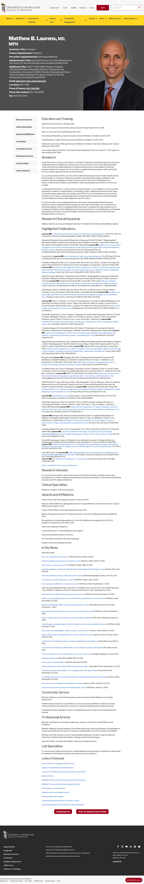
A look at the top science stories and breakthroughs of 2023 (64, 687)
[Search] (139, 7)
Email (65, 8)
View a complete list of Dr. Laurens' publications (59, 465)
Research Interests (24, 119)
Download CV (63, 811)
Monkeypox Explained (50, 658)
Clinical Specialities (24, 127)
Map (58, 881)
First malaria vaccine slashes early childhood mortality (62, 683)
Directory (82, 8)
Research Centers (11, 854)
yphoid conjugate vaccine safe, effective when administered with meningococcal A (73, 569)
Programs (8, 850)
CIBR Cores (8, 865)
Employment (50, 881)
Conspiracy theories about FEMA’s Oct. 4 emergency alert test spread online (69, 670)
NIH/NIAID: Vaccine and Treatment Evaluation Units (61, 784)
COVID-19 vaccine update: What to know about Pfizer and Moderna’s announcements (73, 598)
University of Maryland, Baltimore (59, 847)
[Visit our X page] (122, 847)
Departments (129, 18)
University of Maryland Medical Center (60, 850)
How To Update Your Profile (92, 811)
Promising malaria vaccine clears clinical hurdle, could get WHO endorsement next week (74, 677)
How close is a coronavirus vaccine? (55, 565)
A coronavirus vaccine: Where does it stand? (58, 580)
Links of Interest (23, 170)
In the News (21, 141)
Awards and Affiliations (25, 134)
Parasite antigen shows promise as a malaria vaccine (61, 561)
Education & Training (33, 20)
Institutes (8, 858)
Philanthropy (114, 18)
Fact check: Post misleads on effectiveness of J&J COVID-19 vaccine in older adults (72, 647)
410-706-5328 (33, 88)
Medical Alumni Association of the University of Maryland (68, 853)
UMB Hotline (38, 881)
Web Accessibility (16, 881)
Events (91, 8)
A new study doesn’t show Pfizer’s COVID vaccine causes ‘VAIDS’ (65, 666)
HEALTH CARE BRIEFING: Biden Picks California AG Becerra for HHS (65, 605)
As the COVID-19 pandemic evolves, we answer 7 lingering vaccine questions (69, 641)
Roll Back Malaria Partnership (52, 796)
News (102, 18)
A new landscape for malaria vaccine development (82, 256)
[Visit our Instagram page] (135, 847)
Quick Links (54, 8)
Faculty (92, 18)
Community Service (24, 149)
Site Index (28, 881)
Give (103, 8)
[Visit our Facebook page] (118, 847)
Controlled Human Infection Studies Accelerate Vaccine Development (78, 234)
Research (20, 18)
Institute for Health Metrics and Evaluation (57, 768)
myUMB (73, 8)
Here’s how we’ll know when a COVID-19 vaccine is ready (62, 575)
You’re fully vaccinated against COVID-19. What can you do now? (65, 630)
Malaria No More (48, 776)
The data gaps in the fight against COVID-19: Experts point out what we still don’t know (74, 624)
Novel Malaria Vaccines (60, 396)
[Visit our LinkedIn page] (131, 847)
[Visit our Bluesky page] (139, 847)
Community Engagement (69, 20)
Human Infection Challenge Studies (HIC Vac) (58, 763)
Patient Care (53, 20)
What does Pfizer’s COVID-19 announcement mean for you (63, 594)
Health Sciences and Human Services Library (63, 856)
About (8, 18)
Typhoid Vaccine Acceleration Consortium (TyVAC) (60, 800)
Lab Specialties (22, 163)
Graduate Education (12, 861)
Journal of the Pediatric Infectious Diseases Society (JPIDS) (64, 772)
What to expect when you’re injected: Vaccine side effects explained (67, 618)
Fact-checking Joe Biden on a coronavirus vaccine (60, 584)
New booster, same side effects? (53, 662)
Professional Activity (24, 156)
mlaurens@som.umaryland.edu (31, 81)
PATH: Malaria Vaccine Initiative (53, 788)
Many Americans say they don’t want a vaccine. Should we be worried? (68, 611)
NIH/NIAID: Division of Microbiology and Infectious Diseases (63, 780)
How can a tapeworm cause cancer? (55, 557)
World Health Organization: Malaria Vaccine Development (63, 805)
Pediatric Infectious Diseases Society (55, 792)
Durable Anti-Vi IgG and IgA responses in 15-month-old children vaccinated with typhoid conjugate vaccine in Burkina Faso (81, 294)
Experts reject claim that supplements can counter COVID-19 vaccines (67, 635)
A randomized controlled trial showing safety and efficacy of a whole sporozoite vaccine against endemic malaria (80, 321)
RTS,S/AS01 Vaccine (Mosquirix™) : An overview (69, 459)
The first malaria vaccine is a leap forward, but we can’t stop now (66, 654)
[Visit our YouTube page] (126, 847)
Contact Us (117, 861)
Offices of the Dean (12, 869)
